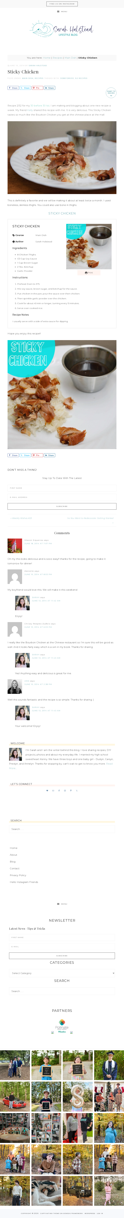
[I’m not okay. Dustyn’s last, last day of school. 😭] (46, 1097)
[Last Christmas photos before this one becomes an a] (15, 1191)
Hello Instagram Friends (24, 882)
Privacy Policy (18, 875)
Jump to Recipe (111, 92)
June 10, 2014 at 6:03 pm (38, 627)
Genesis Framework (73, 1213)
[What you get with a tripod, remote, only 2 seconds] (15, 1159)
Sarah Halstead (62, 29)
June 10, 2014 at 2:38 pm (38, 684)
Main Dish (70, 57)
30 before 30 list (40, 105)
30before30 (67, 78)
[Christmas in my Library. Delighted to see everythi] (46, 1128)
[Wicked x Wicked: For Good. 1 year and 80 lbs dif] (78, 1128)
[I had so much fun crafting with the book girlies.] (15, 1128)
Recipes (57, 57)
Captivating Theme (50, 1213)
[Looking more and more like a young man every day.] (46, 1159)
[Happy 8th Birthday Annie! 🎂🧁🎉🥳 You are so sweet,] (78, 1097)
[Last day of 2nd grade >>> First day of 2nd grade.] (78, 1065)
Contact (15, 868)
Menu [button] (64, 12)
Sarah (36, 597)
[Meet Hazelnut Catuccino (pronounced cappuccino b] (46, 1191)
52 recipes (81, 78)
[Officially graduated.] (15, 1065)
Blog (12, 861)
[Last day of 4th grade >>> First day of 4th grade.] (46, 1065)
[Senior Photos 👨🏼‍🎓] (15, 1097)
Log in (100, 1213)
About (13, 854)
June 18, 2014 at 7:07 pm (38, 543)
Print (90, 273)
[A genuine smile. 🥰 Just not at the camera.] (78, 1159)
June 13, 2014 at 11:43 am (46, 658)
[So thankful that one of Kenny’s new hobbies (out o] (78, 1191)
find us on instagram (62, 4)
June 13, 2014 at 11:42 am (46, 601)
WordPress (90, 1213)
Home (47, 57)
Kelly (30, 110)
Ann (26, 681)
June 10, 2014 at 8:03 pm (38, 574)
